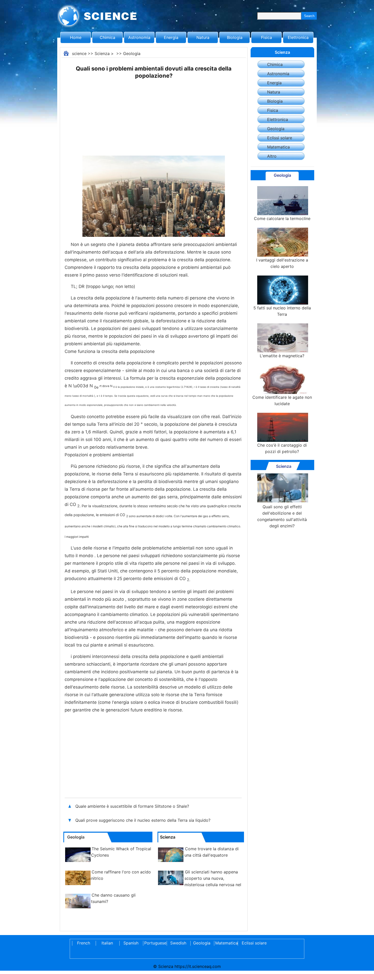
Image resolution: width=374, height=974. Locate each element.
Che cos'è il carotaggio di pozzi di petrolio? (282, 448)
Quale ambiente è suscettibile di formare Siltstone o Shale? (132, 806)
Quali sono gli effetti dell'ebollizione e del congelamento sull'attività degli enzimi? (282, 516)
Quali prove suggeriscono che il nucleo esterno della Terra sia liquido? (143, 820)
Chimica (107, 37)
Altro (272, 156)
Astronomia (139, 37)
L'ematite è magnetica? (282, 355)
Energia (171, 37)
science (79, 53)
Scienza (102, 53)
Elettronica (298, 37)
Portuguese (154, 942)
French (83, 942)
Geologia (131, 53)
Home (75, 37)
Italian (107, 942)
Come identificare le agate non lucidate (282, 400)
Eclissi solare (279, 137)
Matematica (278, 146)
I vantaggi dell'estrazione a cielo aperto (282, 263)
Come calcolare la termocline (282, 218)
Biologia (234, 37)
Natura (202, 37)
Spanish (130, 942)
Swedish (178, 942)
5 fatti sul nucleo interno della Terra (282, 311)
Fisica (266, 37)
